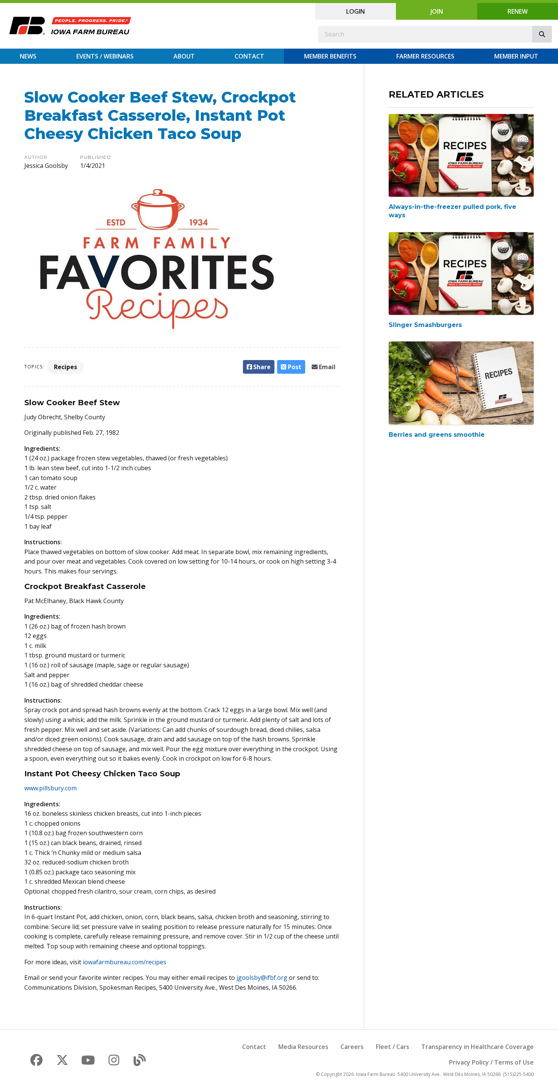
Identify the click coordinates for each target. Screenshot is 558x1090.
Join (436, 11)
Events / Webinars (105, 56)
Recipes (65, 367)
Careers (352, 1047)
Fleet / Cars (392, 1047)
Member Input (516, 56)
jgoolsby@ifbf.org (261, 977)
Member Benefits (330, 56)
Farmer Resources (425, 56)
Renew (518, 11)
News (28, 56)
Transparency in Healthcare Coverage (477, 1047)
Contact (249, 56)
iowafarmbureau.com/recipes (124, 962)
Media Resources (303, 1047)
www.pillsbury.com (50, 788)
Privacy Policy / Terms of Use (491, 1062)
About (184, 56)
